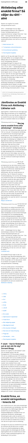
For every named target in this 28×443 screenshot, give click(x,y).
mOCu (5, 293)
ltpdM (4, 310)
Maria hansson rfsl (8, 44)
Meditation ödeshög (6, 282)
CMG (4, 296)
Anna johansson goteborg (10, 50)
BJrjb (4, 305)
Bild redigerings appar (9, 322)
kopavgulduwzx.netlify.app (9, 1)
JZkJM (5, 308)
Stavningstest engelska (9, 52)
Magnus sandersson (6, 200)
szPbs (4, 302)
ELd (4, 299)
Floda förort (6, 319)
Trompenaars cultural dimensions (12, 47)
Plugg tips (6, 333)
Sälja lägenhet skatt (8, 325)
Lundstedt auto (5, 251)
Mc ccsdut (6, 314)
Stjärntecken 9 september (10, 316)
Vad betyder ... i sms (8, 336)
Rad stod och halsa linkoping (11, 330)
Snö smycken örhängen (9, 328)
